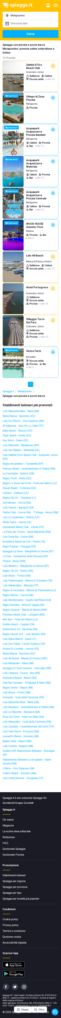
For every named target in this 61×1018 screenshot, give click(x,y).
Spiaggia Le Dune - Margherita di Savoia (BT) (28, 551)
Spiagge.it (8, 391)
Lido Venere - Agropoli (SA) (18, 507)
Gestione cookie (12, 936)
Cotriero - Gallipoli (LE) (15, 492)
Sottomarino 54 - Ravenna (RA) (20, 629)
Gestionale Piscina (13, 854)
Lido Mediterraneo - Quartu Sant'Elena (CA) (27, 600)
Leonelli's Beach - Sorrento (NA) (21, 736)
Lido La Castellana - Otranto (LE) (21, 517)
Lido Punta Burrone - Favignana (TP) (23, 778)
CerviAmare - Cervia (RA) (17, 502)
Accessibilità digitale (15, 942)
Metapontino (25, 391)
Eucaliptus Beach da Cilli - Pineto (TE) (24, 541)
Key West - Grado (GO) (15, 440)
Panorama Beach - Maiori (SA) (20, 677)
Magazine (8, 825)
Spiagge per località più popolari (21, 898)
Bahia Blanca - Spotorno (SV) (19, 416)
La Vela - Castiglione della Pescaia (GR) (25, 556)
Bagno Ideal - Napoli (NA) (17, 741)
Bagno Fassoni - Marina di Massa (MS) (25, 609)
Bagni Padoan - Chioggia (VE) (19, 546)
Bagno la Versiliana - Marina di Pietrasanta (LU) (29, 590)
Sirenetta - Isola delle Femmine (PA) (23, 697)
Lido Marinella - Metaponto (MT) (21, 445)
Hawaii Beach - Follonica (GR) (19, 488)
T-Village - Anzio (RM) (45, 512)
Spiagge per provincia (15, 887)
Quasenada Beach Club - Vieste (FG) (23, 527)
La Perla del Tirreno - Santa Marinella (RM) (27, 531)
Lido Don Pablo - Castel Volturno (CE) (24, 643)
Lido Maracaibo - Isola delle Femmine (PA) (27, 721)
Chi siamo (8, 819)
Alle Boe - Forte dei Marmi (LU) (20, 619)
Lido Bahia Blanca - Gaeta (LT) (19, 638)
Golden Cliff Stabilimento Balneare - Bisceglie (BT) (29, 752)
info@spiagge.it (23, 1006)
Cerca (30, 34)
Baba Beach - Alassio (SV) (17, 430)
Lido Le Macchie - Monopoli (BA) (21, 711)
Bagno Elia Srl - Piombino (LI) (19, 497)
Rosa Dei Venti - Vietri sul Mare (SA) (23, 716)
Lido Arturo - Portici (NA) (17, 575)
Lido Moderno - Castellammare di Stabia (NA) (28, 707)
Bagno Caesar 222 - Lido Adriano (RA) (24, 634)
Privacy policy (11, 925)
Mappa (25, 1009)
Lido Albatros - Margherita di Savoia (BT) (26, 565)
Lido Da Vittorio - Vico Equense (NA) (23, 420)
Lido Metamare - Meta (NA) (18, 663)
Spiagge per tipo (12, 892)
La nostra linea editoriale (17, 831)
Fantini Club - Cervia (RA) (17, 512)
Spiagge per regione (14, 881)
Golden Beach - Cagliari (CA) (18, 624)
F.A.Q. (6, 843)
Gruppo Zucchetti (24, 803)
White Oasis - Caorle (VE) (17, 522)
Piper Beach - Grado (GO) (17, 435)
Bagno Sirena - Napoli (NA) (18, 687)
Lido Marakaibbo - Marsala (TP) (21, 585)
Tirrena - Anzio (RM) (14, 561)
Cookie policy (10, 919)
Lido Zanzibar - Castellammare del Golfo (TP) (28, 726)
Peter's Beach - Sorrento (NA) (19, 773)
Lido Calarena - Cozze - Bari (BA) (21, 673)
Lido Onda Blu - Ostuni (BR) (18, 536)
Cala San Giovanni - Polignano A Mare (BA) (27, 682)
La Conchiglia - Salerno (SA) (18, 473)
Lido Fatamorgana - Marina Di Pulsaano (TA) (27, 580)
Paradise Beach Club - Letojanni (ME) (24, 614)
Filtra (41, 1009)
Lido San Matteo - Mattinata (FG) (21, 450)
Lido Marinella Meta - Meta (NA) (21, 411)
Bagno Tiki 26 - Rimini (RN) (18, 570)
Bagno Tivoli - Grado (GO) (17, 478)
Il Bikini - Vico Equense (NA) (18, 768)
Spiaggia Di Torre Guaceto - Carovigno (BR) (27, 668)
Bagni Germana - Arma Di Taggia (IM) (23, 604)
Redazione (9, 837)
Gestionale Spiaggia (14, 848)
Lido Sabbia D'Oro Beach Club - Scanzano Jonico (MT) (30, 456)
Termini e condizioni (14, 931)
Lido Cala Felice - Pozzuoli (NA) (21, 731)
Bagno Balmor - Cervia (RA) (18, 595)
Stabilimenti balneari (14, 875)
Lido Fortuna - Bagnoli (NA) (18, 746)
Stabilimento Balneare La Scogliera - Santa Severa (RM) (27, 761)
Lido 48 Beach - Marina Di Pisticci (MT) (25, 658)
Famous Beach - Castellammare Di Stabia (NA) (29, 468)
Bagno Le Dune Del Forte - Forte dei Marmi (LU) (30, 483)
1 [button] (30, 384)
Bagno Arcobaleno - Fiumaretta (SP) (23, 463)
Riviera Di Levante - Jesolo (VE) (21, 648)
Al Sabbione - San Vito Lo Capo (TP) (23, 425)
